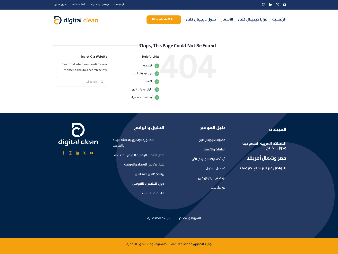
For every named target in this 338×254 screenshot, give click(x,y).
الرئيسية (148, 66)
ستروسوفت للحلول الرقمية (144, 244)
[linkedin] (77, 153)
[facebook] (63, 153)
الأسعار (149, 81)
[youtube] (91, 153)
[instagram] (70, 153)
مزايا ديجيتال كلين (143, 73)
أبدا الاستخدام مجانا (141, 97)
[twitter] (84, 153)
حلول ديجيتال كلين (142, 89)
